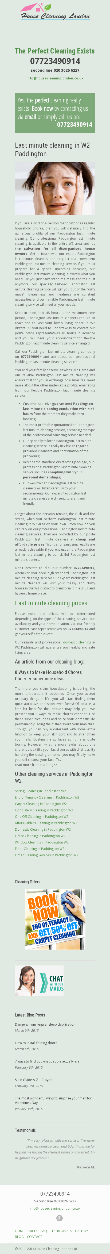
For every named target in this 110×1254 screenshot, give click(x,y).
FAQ (44, 1231)
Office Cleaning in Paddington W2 (40, 836)
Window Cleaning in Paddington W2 (42, 842)
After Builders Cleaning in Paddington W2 (46, 823)
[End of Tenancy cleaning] (55, 919)
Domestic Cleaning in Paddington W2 (43, 829)
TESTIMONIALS (61, 1231)
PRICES (32, 1231)
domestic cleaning (77, 642)
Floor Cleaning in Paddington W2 (39, 848)
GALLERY (81, 1231)
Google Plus (59, 1218)
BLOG (19, 1236)
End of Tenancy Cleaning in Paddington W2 (47, 797)
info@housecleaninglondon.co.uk (55, 78)
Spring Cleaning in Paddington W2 (40, 791)
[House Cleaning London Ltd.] (55, 19)
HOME (19, 1231)
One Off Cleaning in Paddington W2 (41, 816)
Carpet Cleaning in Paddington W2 (41, 804)
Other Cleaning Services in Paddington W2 (46, 855)
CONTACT (34, 1236)
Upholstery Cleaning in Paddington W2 (44, 810)
